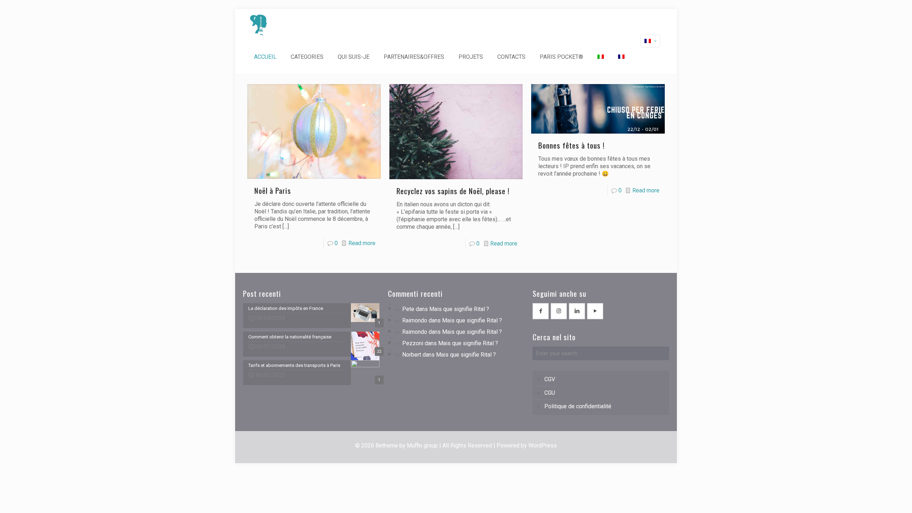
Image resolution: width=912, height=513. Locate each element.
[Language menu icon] (650, 41)
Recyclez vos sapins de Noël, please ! (453, 190)
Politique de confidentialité (577, 406)
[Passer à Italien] (600, 57)
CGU (549, 392)
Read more (361, 243)
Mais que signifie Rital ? (459, 309)
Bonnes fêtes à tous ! (571, 145)
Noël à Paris (272, 190)
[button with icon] (541, 311)
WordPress (542, 445)
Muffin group (422, 445)
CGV (549, 379)
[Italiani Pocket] (258, 25)
